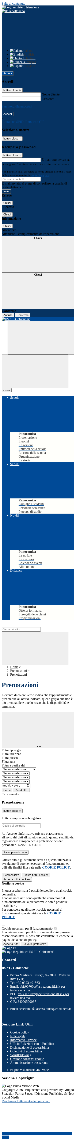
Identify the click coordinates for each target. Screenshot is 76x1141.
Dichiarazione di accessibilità (29, 1047)
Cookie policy (19, 1032)
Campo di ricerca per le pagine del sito (27, 625)
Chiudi (7, 203)
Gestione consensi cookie (27, 1059)
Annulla (7, 315)
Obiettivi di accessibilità (26, 1051)
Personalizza (11, 875)
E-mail (46, 159)
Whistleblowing (20, 1055)
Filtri (38, 746)
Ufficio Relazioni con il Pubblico (32, 1043)
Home (14, 667)
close (6, 390)
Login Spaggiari (40, 175)
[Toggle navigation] (35, 371)
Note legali (17, 1036)
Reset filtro (21, 790)
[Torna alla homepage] (38, 319)
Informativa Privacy (23, 1040)
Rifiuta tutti (36, 875)
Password (48, 99)
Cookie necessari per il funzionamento (27, 928)
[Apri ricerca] (41, 338)
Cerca (7, 790)
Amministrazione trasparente (29, 1062)
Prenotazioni (18, 670)
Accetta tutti (16, 879)
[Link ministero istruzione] (20, 7)
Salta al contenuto (13, 3)
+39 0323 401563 (28, 982)
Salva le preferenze (34, 944)
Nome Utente (51, 94)
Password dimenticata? (17, 106)
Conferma (22, 315)
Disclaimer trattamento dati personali (26, 1101)
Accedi (7, 73)
